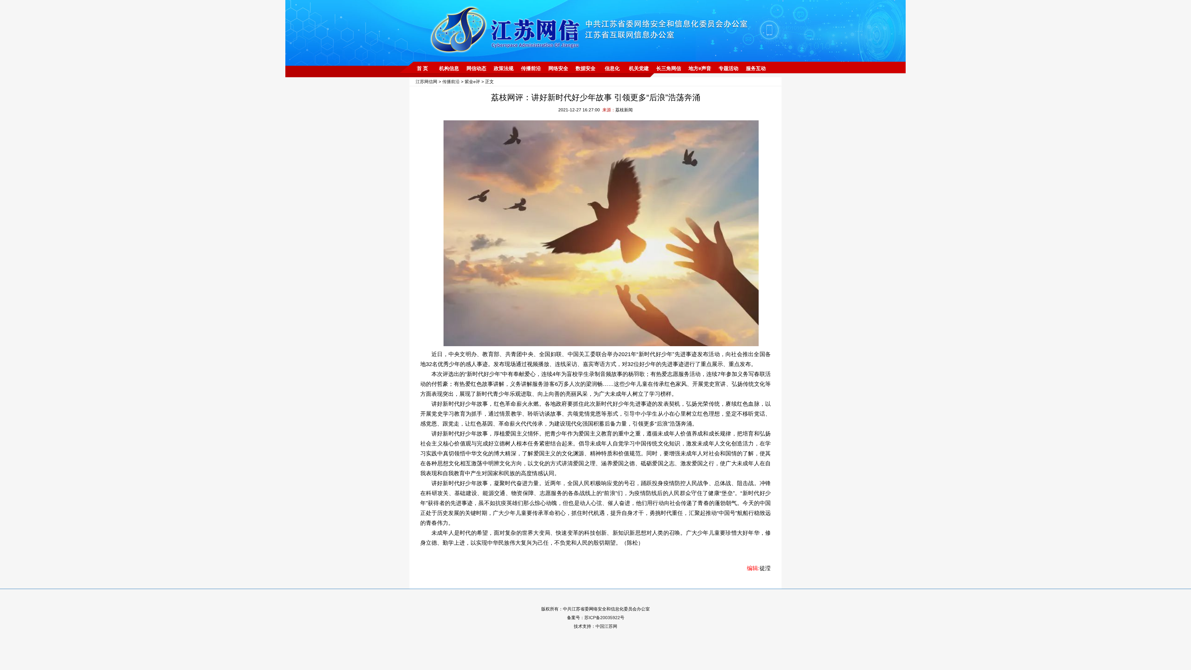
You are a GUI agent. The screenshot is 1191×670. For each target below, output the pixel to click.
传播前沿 (531, 68)
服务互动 (756, 68)
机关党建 (639, 68)
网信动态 (476, 68)
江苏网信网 (426, 81)
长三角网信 (668, 68)
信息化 (612, 68)
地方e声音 (700, 68)
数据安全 (586, 68)
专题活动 (728, 68)
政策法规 (504, 68)
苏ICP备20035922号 (604, 617)
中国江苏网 (606, 626)
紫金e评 (472, 81)
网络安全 (558, 68)
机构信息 (449, 68)
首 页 (422, 68)
